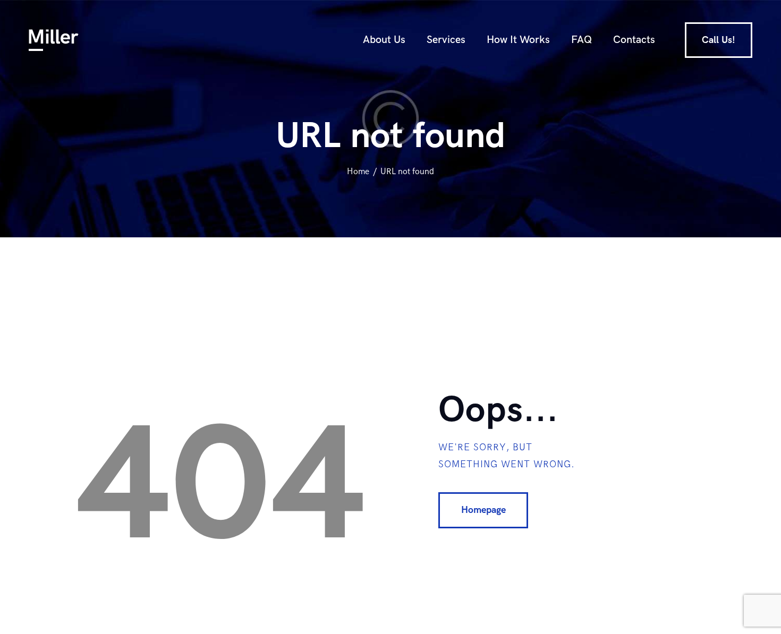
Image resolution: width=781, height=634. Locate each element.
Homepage (483, 510)
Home (358, 171)
